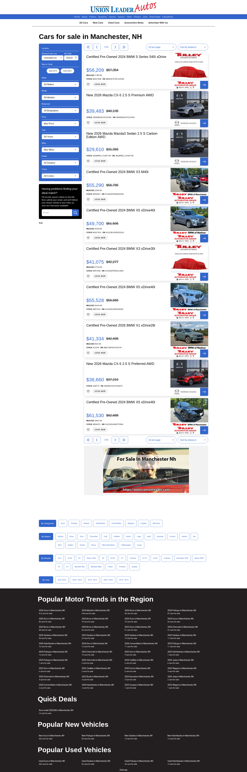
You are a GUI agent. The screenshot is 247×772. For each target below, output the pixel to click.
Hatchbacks (100, 523)
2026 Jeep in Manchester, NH (181, 678)
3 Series (133, 558)
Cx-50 (70, 558)
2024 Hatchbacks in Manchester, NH (98, 686)
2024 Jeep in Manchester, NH (181, 661)
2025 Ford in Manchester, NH (137, 669)
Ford (105, 536)
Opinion (121, 17)
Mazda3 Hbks (96, 567)
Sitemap (123, 770)
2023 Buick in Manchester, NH (95, 678)
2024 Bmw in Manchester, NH (95, 628)
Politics (92, 17)
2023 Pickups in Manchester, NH (182, 645)
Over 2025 (62, 580)
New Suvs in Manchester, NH (51, 737)
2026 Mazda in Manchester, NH (96, 612)
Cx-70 (144, 558)
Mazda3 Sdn (80, 567)
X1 (122, 558)
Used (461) (67, 71)
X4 (59, 567)
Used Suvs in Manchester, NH (52, 762)
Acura (93, 545)
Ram (60, 545)
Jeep (139, 536)
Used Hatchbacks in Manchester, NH (184, 762)
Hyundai (160, 536)
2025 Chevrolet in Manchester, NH (97, 661)
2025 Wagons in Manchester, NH (182, 669)
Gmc (82, 536)
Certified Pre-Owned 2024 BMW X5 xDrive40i (120, 210)
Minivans (156, 523)
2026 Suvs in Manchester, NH (52, 612)
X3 (79, 558)
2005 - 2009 (108, 580)
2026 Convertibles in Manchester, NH (141, 645)
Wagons (131, 523)
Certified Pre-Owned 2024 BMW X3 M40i (117, 172)
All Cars (83, 22)
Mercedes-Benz (108, 545)
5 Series (167, 558)
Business (103, 17)
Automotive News (134, 22)
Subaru (70, 545)
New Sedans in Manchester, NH (139, 737)
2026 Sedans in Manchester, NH (53, 636)
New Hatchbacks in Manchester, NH (183, 737)
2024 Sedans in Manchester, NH (139, 636)
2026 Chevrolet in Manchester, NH (183, 628)
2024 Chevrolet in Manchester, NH (54, 678)
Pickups (74, 523)
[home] (123, 7)
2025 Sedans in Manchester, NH (182, 636)
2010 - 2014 (123, 580)
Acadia (134, 567)
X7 (67, 567)
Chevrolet (93, 536)
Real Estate (155, 17)
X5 (103, 558)
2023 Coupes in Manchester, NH (139, 686)
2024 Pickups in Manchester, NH (53, 653)
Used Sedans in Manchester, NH (96, 762)
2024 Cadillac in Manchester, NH (139, 661)
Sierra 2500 (199, 558)
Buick (128, 536)
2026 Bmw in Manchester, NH (138, 612)
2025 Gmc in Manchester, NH (137, 653)
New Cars (98, 22)
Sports (112, 17)
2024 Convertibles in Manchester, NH (55, 686)
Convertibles (116, 523)
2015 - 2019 (92, 580)
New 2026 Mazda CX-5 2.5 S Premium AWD (120, 95)
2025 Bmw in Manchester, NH (95, 620)
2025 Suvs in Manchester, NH (138, 620)
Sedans (86, 523)
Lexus (139, 545)
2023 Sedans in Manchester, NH (96, 636)
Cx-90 (155, 558)
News (84, 17)
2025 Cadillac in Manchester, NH (96, 669)
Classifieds (167, 17)
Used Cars (113, 22)
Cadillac (116, 536)
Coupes (144, 523)
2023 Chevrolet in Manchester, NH (97, 653)
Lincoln (172, 536)
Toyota (82, 545)
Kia (194, 536)
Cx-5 (59, 558)
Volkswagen (126, 545)
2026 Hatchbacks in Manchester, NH (55, 645)
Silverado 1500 (182, 558)
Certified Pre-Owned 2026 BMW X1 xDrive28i (120, 325)
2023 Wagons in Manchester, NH (182, 686)
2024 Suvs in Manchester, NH (181, 620)
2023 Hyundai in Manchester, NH (139, 678)
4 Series (122, 567)
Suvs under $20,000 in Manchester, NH (56, 711)
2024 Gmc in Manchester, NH (94, 645)
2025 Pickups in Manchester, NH (53, 661)
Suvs (63, 523)
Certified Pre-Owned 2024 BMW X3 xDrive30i (120, 248)
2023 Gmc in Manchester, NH (52, 669)
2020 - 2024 (77, 580)
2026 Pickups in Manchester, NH (182, 612)
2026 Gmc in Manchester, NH (52, 620)
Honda (184, 536)
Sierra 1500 (91, 558)
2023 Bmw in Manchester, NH (52, 628)
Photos (137, 17)
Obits (129, 17)
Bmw (72, 536)
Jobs (145, 17)
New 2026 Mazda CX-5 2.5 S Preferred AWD (120, 363)
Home (77, 17)
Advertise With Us (158, 22)
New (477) (53, 71)
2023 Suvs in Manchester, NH (138, 628)
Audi (149, 536)
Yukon (110, 567)
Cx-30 (112, 558)
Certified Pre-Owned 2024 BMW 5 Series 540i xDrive (126, 56)
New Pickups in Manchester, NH (96, 737)
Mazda (60, 536)
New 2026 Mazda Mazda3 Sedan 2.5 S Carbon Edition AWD (121, 135)
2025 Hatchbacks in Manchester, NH (184, 653)
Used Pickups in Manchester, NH (139, 762)
